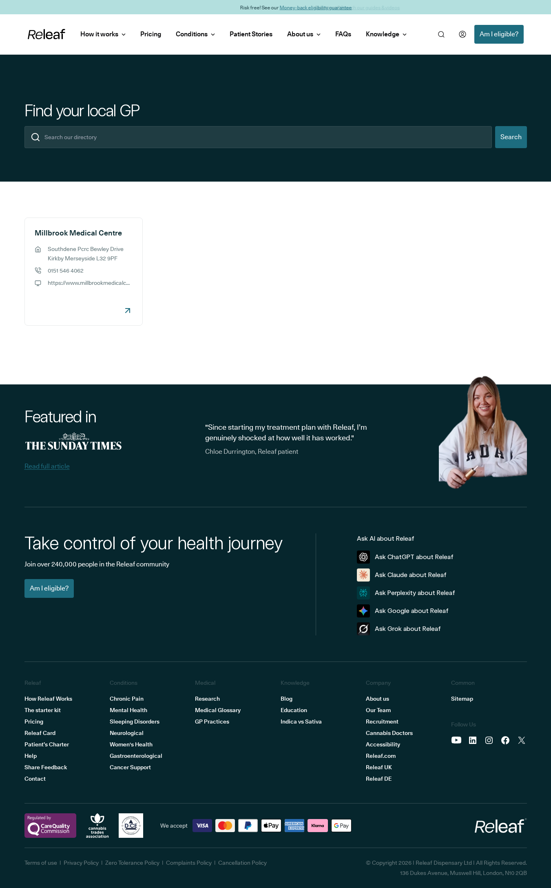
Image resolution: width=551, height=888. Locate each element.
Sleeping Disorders (134, 721)
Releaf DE (379, 778)
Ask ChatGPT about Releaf (414, 557)
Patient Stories (251, 34)
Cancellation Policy (242, 862)
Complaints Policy (189, 862)
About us (300, 34)
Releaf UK (379, 767)
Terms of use (40, 862)
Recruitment (382, 721)
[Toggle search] (441, 34)
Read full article (47, 466)
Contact (35, 778)
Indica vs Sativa (301, 721)
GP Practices (212, 721)
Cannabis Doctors (389, 733)
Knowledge (382, 34)
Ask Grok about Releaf (408, 629)
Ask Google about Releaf (412, 611)
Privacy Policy (81, 862)
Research (207, 698)
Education (294, 710)
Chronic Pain (127, 698)
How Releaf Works (48, 698)
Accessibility (383, 744)
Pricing (150, 34)
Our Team (378, 710)
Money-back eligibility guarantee (295, 7)
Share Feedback (45, 767)
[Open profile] (462, 34)
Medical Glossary (218, 710)
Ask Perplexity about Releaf (415, 593)
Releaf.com (381, 756)
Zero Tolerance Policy (132, 862)
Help (30, 756)
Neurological (127, 733)
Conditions (192, 34)
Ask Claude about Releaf (411, 575)
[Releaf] (46, 34)
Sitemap (462, 698)
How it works (99, 34)
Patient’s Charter (46, 744)
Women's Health (131, 744)
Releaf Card (39, 733)
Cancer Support (130, 767)
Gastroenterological (136, 756)
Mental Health (128, 710)
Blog (286, 698)
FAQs (343, 34)
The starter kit (42, 710)
